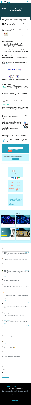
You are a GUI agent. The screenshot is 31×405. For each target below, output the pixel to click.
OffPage (11, 200)
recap (14, 201)
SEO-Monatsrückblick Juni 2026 (23, 225)
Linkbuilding (16, 199)
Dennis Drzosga (5, 341)
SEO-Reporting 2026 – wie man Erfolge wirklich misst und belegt (18, 189)
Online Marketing (15, 200)
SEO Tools (10, 203)
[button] (12, 178)
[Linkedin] (16, 400)
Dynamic (5, 312)
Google (20, 197)
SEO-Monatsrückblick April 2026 (18, 185)
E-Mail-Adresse (4, 369)
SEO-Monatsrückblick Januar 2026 (12, 182)
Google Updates (17, 198)
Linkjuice (18, 47)
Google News (10, 198)
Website (3, 372)
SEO (16, 201)
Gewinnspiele (17, 197)
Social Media (11, 203)
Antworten (5, 250)
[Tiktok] (14, 400)
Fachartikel (13, 12)
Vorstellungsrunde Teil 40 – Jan (8, 238)
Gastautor (15, 173)
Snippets (7, 63)
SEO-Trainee (19, 201)
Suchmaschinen (17, 203)
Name (3, 366)
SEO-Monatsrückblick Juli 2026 (8, 225)
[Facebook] (17, 400)
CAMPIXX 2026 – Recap (11, 188)
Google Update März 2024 (13, 198)
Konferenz (12, 199)
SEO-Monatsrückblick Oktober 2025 (18, 182)
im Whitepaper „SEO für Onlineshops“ (13, 136)
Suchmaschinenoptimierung (12, 204)
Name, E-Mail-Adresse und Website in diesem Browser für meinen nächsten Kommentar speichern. (13, 375)
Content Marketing (18, 197)
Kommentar (3, 358)
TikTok (15, 204)
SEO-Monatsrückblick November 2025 (11, 185)
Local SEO (19, 199)
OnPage (11, 201)
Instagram (19, 198)
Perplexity (13, 201)
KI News (10, 199)
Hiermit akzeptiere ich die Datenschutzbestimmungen (14, 149)
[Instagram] (13, 400)
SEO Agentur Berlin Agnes (6, 320)
